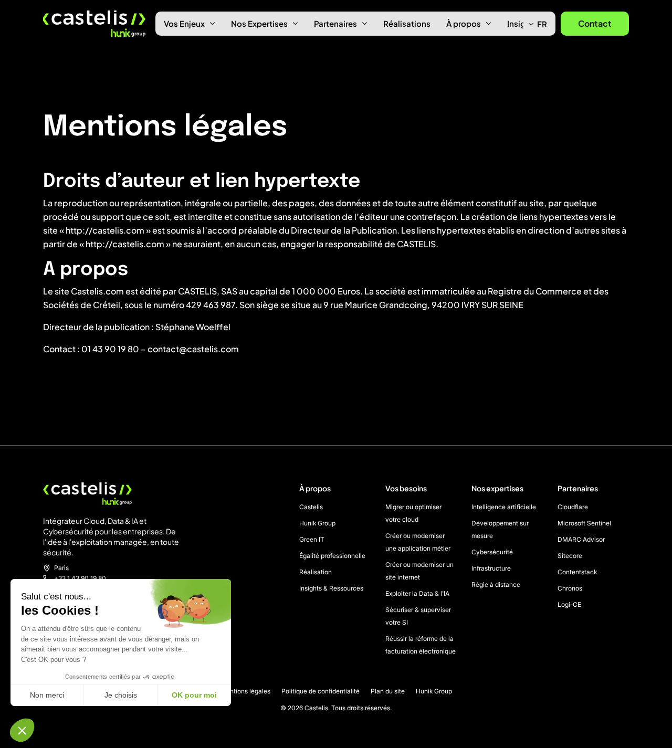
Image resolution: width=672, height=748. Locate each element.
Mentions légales (245, 691)
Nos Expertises (259, 23)
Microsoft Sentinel (584, 523)
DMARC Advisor (581, 539)
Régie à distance (495, 584)
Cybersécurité (492, 552)
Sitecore (570, 556)
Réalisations (406, 23)
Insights (522, 23)
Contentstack (577, 572)
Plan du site (388, 691)
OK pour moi (194, 695)
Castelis (311, 507)
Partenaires (335, 23)
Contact (595, 23)
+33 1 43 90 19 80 (80, 578)
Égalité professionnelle (332, 556)
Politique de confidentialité (320, 691)
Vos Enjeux (184, 23)
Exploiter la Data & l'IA (417, 593)
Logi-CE (569, 604)
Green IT (311, 539)
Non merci (47, 695)
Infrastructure (491, 568)
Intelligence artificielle (503, 507)
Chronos (570, 588)
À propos (463, 23)
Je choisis (120, 695)
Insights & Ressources (331, 588)
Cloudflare (573, 507)
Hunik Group (317, 523)
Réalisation (315, 572)
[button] (22, 730)
